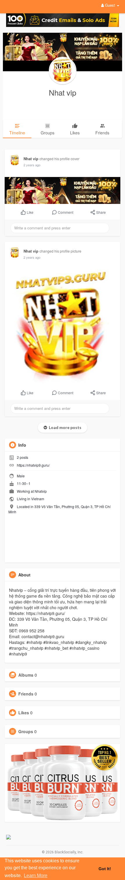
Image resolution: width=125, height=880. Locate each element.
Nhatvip (41, 491)
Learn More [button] (35, 875)
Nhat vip (62, 92)
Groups (25, 731)
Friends (25, 693)
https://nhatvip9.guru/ (33, 465)
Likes (23, 712)
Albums (25, 675)
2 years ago (32, 165)
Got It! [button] (105, 868)
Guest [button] (110, 5)
